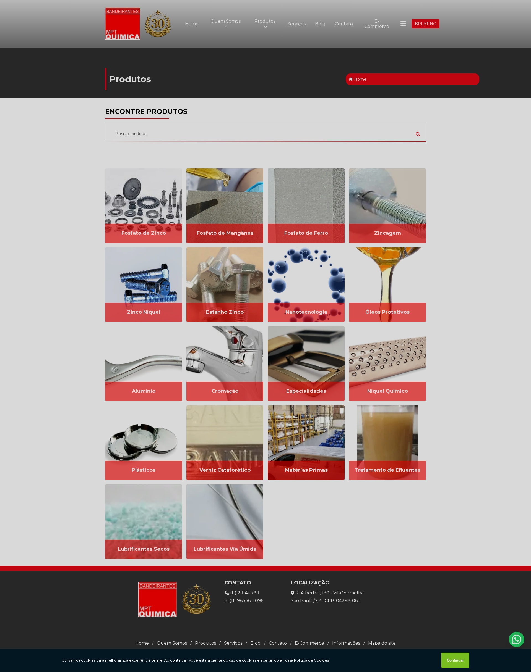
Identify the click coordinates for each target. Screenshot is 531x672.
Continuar (455, 660)
